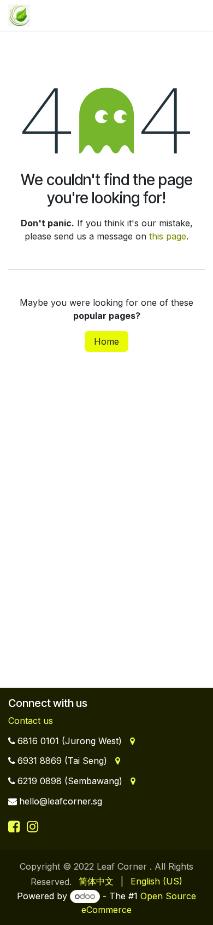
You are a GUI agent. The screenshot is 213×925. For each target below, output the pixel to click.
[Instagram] (32, 826)
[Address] (131, 740)
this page (167, 236)
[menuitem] (96, 881)
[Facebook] (15, 826)
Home (106, 341)
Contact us (30, 720)
